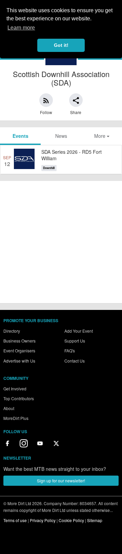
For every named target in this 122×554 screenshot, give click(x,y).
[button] (46, 100)
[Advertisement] (61, 242)
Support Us (74, 341)
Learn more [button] (21, 28)
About (8, 408)
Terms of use (15, 520)
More (100, 135)
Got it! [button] (61, 45)
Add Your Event (78, 331)
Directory (11, 331)
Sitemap (94, 520)
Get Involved (14, 388)
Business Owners (19, 341)
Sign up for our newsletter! (61, 480)
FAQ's (69, 350)
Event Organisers (19, 350)
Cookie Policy (71, 520)
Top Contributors (18, 398)
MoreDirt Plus (15, 418)
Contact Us (74, 361)
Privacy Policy (43, 520)
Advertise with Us (19, 361)
